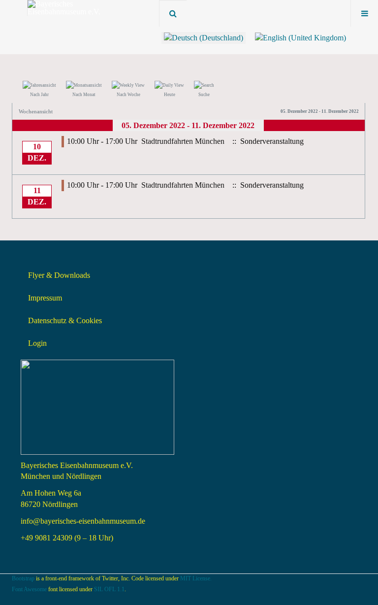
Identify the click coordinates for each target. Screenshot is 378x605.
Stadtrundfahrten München (182, 141)
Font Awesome (29, 589)
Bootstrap (23, 578)
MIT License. (196, 578)
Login (37, 343)
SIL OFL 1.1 (109, 589)
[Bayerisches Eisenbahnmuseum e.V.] (67, 8)
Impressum (45, 298)
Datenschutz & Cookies (65, 320)
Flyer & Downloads (59, 275)
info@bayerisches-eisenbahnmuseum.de (83, 521)
